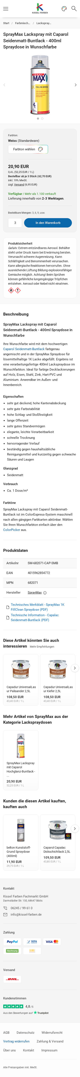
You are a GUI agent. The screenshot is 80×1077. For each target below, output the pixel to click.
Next (76, 85)
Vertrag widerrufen (16, 1041)
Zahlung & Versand (50, 1041)
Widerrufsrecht (52, 1033)
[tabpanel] (40, 85)
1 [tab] (38, 118)
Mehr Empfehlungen (42, 646)
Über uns (9, 1050)
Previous (4, 85)
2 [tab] (42, 118)
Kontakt (8, 888)
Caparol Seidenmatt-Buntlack (24, 349)
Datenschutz (25, 1033)
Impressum (49, 1050)
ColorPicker (11, 530)
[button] (5, 8)
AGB (6, 1033)
